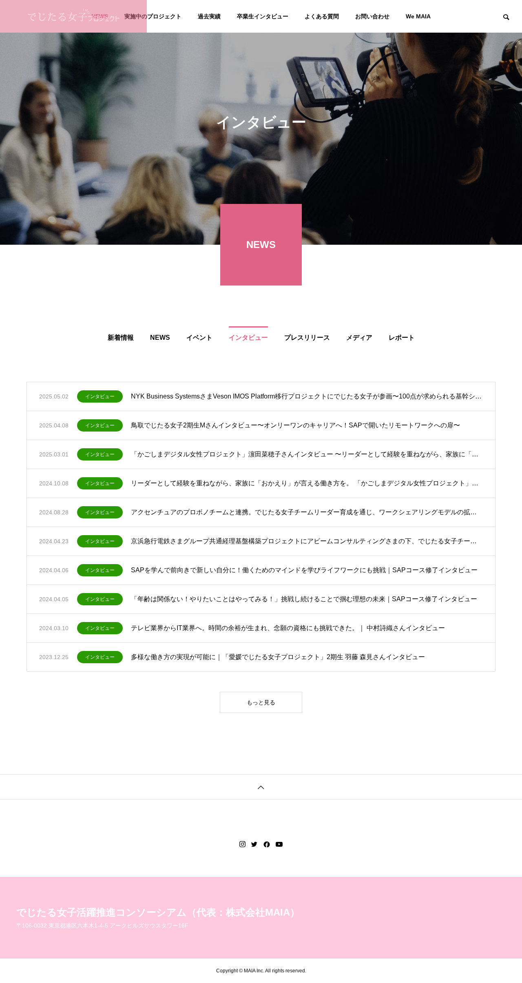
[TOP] (261, 786)
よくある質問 (322, 16)
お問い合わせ (372, 16)
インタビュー (100, 396)
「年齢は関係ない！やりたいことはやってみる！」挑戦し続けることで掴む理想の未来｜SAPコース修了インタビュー (304, 599)
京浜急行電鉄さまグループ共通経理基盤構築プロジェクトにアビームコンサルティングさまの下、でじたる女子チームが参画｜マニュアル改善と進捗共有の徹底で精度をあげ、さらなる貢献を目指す (307, 541)
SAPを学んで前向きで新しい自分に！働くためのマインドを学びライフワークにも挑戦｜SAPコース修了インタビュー (304, 570)
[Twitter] (254, 844)
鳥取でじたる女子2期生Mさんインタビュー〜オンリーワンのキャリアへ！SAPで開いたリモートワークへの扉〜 (295, 425)
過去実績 (209, 16)
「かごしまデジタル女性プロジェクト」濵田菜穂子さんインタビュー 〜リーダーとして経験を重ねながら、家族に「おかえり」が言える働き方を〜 (307, 454)
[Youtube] (279, 844)
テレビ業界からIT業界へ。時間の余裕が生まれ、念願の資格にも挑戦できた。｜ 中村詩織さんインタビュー (288, 627)
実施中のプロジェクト (152, 16)
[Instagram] (242, 844)
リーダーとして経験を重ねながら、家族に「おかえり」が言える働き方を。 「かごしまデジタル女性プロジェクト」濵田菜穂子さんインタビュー (307, 483)
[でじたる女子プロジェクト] (73, 16)
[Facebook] (266, 844)
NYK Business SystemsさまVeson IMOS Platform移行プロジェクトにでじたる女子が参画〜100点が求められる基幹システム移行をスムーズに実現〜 (307, 396)
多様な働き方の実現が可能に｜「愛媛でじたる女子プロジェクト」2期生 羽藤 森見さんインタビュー (278, 656)
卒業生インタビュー (262, 16)
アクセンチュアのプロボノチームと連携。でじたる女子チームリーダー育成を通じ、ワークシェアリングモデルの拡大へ (307, 512)
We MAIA (418, 16)
